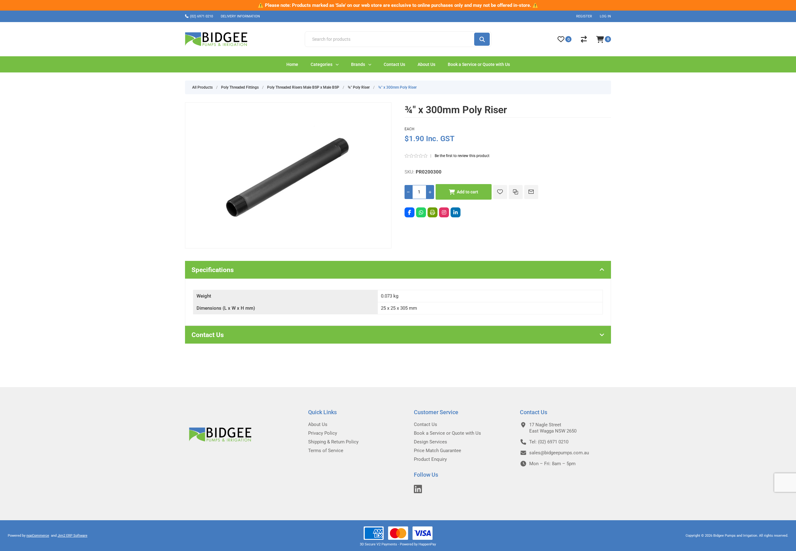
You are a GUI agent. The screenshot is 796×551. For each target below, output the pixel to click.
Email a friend (531, 192)
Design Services (430, 442)
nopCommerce (37, 536)
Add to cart (467, 191)
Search (482, 39)
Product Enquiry (430, 459)
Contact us (425, 424)
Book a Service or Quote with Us (447, 433)
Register (584, 16)
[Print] (432, 212)
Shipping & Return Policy (333, 442)
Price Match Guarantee (437, 450)
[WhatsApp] (421, 212)
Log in (605, 16)
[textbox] (389, 39)
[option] (398, 5)
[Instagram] (444, 212)
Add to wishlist (500, 192)
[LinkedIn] (455, 212)
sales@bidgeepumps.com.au (559, 453)
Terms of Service (325, 450)
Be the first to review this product (462, 156)
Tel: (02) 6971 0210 (548, 442)
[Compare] (584, 39)
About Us (317, 424)
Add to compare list (516, 192)
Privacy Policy (322, 433)
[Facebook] (409, 212)
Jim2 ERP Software (72, 536)
